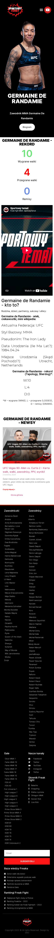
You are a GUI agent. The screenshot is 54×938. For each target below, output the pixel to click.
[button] (41, 10)
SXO (27, 932)
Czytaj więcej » (9, 489)
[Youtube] (47, 9)
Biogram (27, 127)
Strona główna (17, 495)
